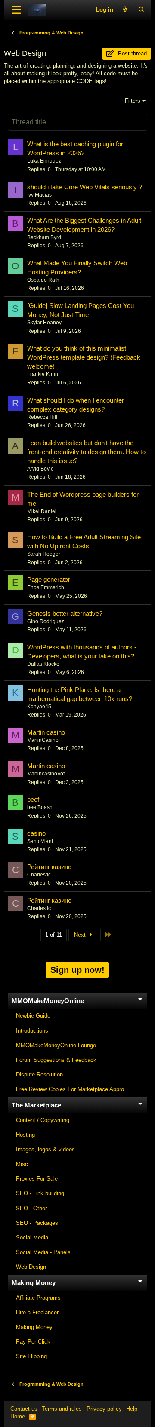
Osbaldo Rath (43, 280)
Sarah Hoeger (43, 554)
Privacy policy (104, 1408)
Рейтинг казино (49, 866)
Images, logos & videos (45, 1149)
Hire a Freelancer (37, 1312)
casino (36, 833)
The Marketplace (36, 1105)
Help (131, 1408)
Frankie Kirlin (42, 374)
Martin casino (46, 732)
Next (80, 935)
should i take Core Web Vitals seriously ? (84, 187)
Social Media (32, 1237)
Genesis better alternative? (64, 613)
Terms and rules (62, 1408)
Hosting (25, 1135)
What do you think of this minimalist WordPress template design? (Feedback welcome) (83, 357)
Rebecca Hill (42, 417)
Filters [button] (132, 101)
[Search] (141, 10)
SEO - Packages (37, 1223)
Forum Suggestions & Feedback (56, 1060)
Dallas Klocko (43, 664)
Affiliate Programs (38, 1298)
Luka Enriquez (44, 161)
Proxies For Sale (37, 1178)
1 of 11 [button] (53, 935)
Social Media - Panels (43, 1252)
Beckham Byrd (44, 237)
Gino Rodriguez (45, 621)
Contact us (23, 1408)
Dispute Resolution (39, 1074)
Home (17, 1416)
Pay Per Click (33, 1341)
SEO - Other (31, 1208)
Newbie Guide (33, 1015)
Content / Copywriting (42, 1120)
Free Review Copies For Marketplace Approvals (75, 1089)
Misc (22, 1164)
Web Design (31, 1267)
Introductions (32, 1030)
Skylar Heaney (44, 323)
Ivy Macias (39, 195)
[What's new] (125, 10)
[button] (16, 10)
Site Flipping (31, 1356)
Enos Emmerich (45, 587)
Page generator (48, 579)
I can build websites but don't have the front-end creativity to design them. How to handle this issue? (86, 451)
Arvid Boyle (40, 469)
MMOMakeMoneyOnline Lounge (56, 1045)
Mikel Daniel (41, 511)
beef (33, 799)
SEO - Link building (40, 1193)
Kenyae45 (39, 707)
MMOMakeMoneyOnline (48, 1000)
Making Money (34, 1282)
